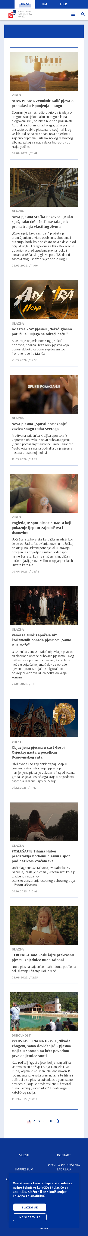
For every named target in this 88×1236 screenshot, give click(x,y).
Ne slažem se (29, 1217)
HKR (63, 3)
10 (51, 1120)
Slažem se (30, 1207)
